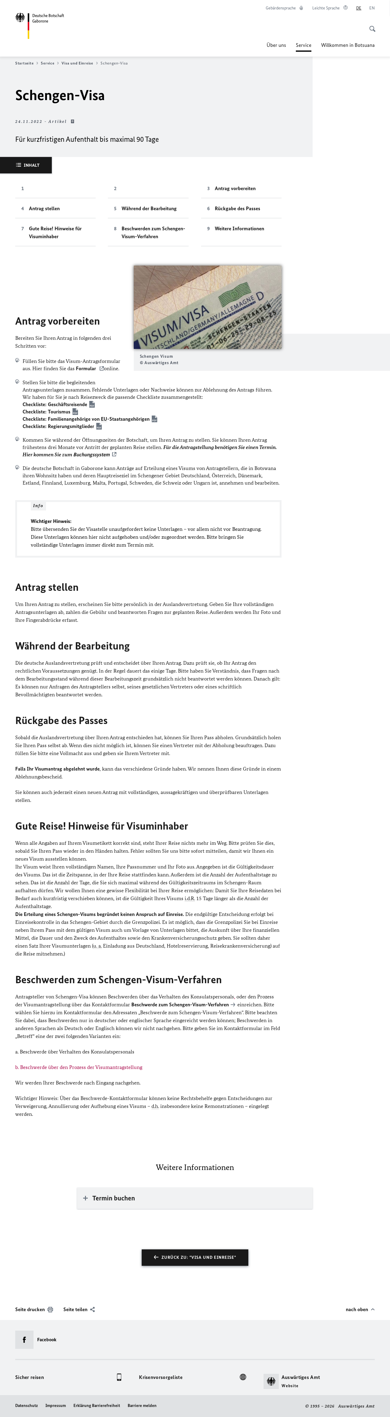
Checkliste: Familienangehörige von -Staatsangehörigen (86, 419)
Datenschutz (26, 1405)
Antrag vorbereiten (235, 188)
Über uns (276, 45)
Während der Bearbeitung (149, 208)
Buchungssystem (91, 454)
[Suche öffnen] (370, 25)
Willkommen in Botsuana (348, 45)
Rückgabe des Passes (237, 208)
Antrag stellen (44, 208)
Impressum (55, 1405)
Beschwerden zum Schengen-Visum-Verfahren (153, 232)
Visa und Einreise (77, 63)
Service (303, 47)
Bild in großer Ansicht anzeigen (207, 307)
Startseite (24, 63)
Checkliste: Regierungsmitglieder (58, 426)
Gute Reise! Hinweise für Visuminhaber (55, 232)
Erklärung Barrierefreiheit (96, 1405)
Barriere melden (142, 1405)
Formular (86, 368)
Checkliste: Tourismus (46, 412)
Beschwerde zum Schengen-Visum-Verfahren (180, 1004)
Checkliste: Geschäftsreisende (55, 404)
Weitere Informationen (239, 228)
